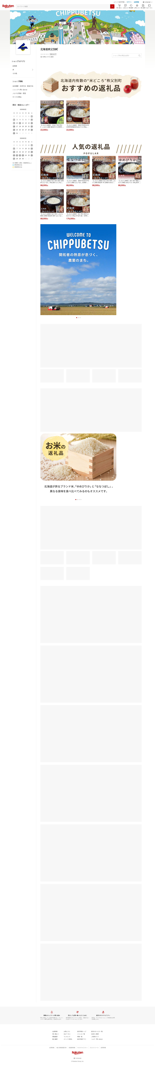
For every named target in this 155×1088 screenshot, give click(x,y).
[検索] (112, 12)
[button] (147, 7)
